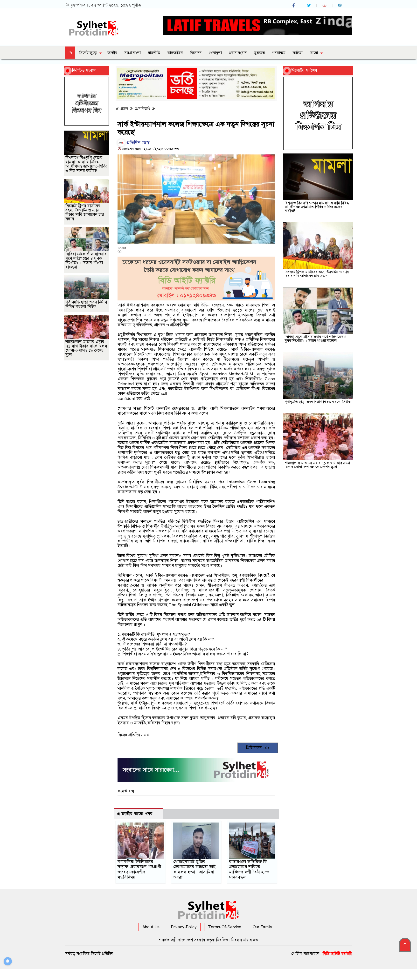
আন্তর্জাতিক (175, 52)
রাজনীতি (154, 52)
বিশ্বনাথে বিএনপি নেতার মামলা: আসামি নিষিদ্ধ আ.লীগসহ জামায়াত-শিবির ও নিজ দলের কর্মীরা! (86, 164)
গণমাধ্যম (278, 52)
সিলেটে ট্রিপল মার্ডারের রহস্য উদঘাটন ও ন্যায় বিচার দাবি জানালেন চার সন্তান (84, 212)
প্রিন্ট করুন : (255, 747)
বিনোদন (196, 52)
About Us (151, 926)
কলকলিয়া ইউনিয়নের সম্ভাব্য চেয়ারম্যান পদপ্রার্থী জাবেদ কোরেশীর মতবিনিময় (139, 869)
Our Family (262, 926)
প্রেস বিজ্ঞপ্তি (142, 108)
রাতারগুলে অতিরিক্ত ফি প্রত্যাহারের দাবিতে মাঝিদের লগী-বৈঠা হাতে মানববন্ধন (249, 869)
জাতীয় (112, 52)
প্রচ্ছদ (124, 108)
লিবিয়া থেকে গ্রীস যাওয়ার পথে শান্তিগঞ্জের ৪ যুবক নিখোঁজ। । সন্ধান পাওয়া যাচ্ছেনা (86, 261)
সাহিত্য (298, 52)
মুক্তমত (259, 52)
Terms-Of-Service (224, 926)
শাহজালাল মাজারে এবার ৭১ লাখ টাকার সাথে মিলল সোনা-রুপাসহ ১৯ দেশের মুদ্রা (86, 348)
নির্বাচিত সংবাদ (84, 70)
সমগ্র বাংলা (132, 52)
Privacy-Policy (184, 926)
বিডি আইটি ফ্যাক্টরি (337, 953)
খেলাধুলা (215, 52)
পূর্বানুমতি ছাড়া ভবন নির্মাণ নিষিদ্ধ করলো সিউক (86, 304)
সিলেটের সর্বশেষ (304, 70)
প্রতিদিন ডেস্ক (137, 142)
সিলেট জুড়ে (88, 52)
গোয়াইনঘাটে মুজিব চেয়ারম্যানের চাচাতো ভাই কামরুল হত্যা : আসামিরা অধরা (194, 869)
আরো (314, 52)
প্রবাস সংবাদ (238, 52)
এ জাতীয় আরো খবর (135, 813)
